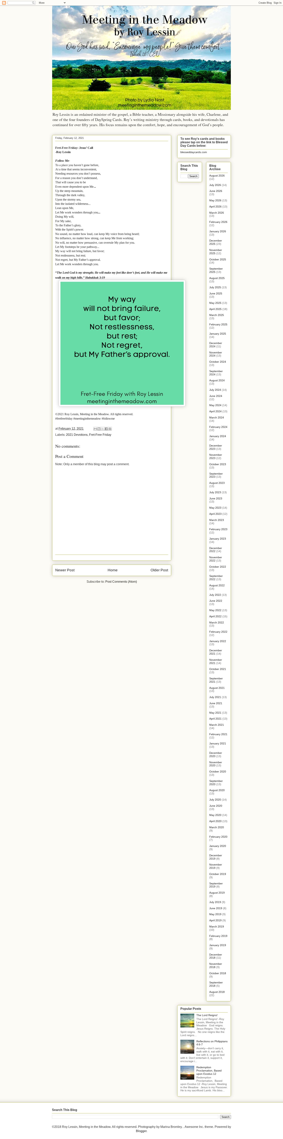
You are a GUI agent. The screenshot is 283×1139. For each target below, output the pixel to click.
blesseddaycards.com (193, 152)
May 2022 (215, 610)
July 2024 (215, 389)
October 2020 (217, 771)
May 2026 (215, 200)
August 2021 (217, 687)
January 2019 (217, 945)
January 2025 (217, 333)
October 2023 (217, 464)
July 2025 (215, 287)
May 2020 (215, 815)
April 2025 (215, 309)
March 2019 (216, 926)
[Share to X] (103, 429)
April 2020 (215, 821)
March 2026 (216, 212)
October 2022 (217, 566)
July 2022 (215, 594)
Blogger (141, 1131)
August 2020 (217, 790)
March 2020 (216, 827)
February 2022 (218, 631)
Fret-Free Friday (100, 434)
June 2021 (215, 703)
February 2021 (218, 734)
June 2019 (215, 908)
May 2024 (215, 405)
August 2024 (217, 380)
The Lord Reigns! (207, 1015)
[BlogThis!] (99, 429)
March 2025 (216, 315)
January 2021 (217, 743)
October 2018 (217, 973)
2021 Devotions (77, 434)
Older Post (159, 570)
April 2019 (215, 920)
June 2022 (215, 600)
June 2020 (215, 805)
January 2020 (217, 845)
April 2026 (215, 206)
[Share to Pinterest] (110, 429)
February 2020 (218, 836)
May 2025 (215, 302)
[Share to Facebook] (106, 429)
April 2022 (215, 616)
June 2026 (215, 190)
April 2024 (215, 411)
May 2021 (215, 712)
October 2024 (217, 361)
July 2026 (215, 185)
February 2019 (218, 935)
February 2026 (218, 221)
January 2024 (217, 436)
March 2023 (216, 520)
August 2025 (217, 278)
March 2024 (216, 417)
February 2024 (218, 426)
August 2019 (217, 892)
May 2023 (215, 507)
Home (113, 570)
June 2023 (215, 498)
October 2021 (217, 669)
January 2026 (217, 231)
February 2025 (218, 324)
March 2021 (216, 724)
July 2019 (215, 902)
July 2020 (215, 799)
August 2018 (217, 991)
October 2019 (217, 874)
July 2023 (215, 492)
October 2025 (217, 259)
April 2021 (215, 718)
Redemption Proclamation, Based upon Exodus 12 (209, 1070)
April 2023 (215, 513)
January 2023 (217, 538)
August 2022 (217, 585)
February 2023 (218, 529)
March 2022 (216, 622)
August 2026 (217, 175)
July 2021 (215, 697)
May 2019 (215, 914)
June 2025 (215, 293)
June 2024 (215, 395)
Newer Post (65, 570)
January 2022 (217, 641)
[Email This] (95, 429)
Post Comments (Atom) (121, 581)
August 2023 (217, 482)
